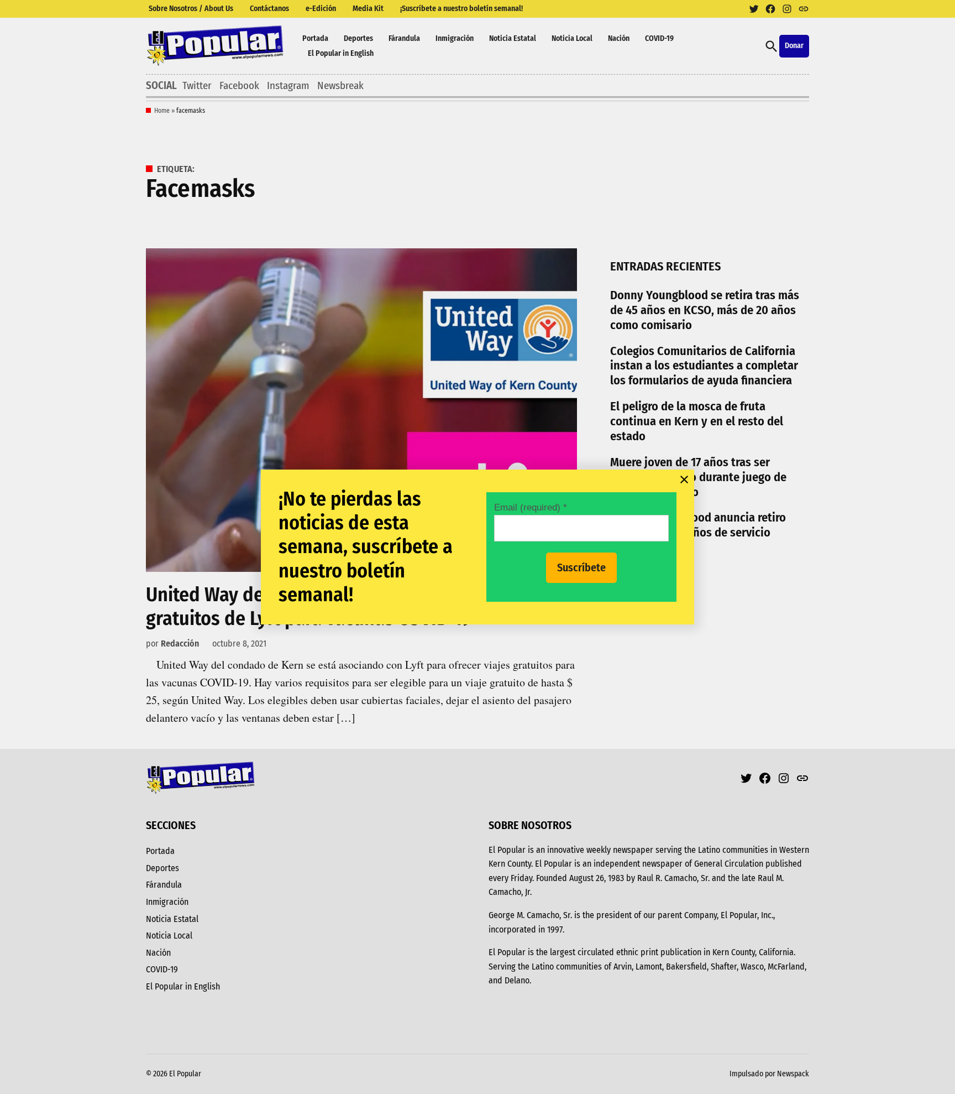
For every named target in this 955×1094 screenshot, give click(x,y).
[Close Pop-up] (684, 479)
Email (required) (530, 507)
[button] (477, 547)
